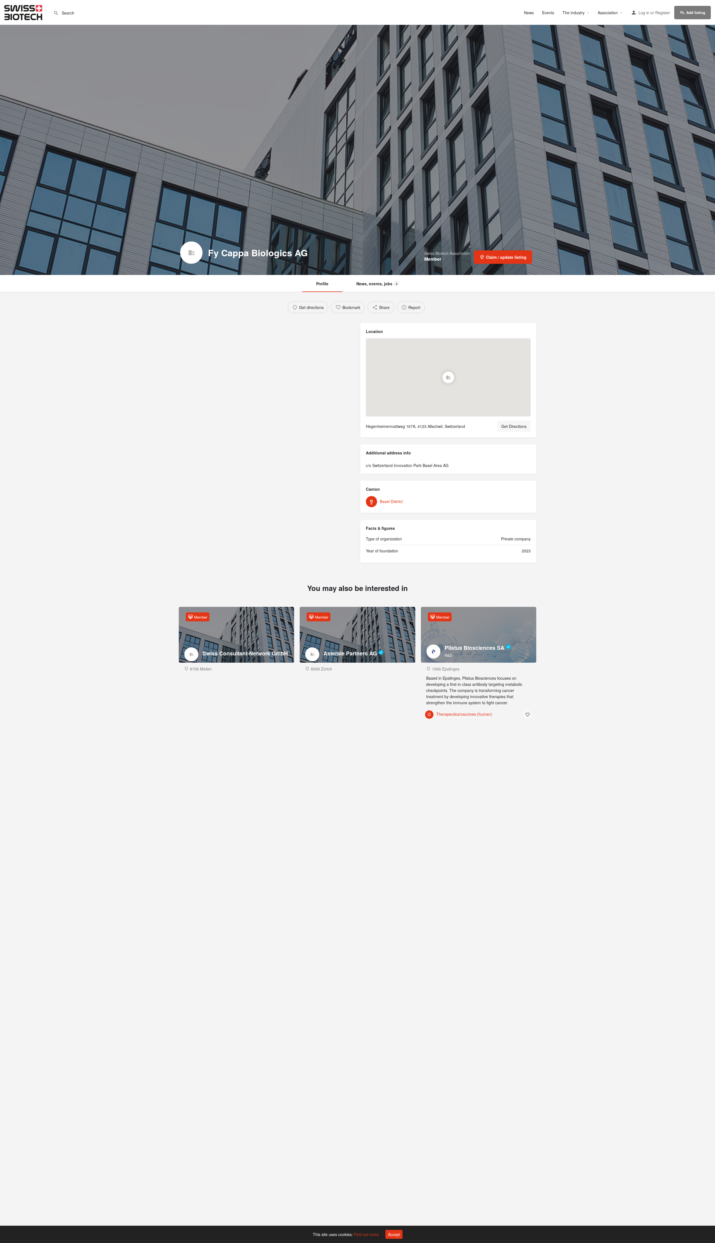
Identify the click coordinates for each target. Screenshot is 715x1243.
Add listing (695, 12)
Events (548, 12)
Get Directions (513, 426)
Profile (322, 283)
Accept (394, 1234)
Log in (643, 12)
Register (662, 12)
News (529, 12)
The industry (574, 12)
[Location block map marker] (448, 377)
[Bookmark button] (527, 714)
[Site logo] (24, 12)
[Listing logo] (191, 252)
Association (608, 12)
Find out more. (367, 1234)
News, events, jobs (376, 283)
